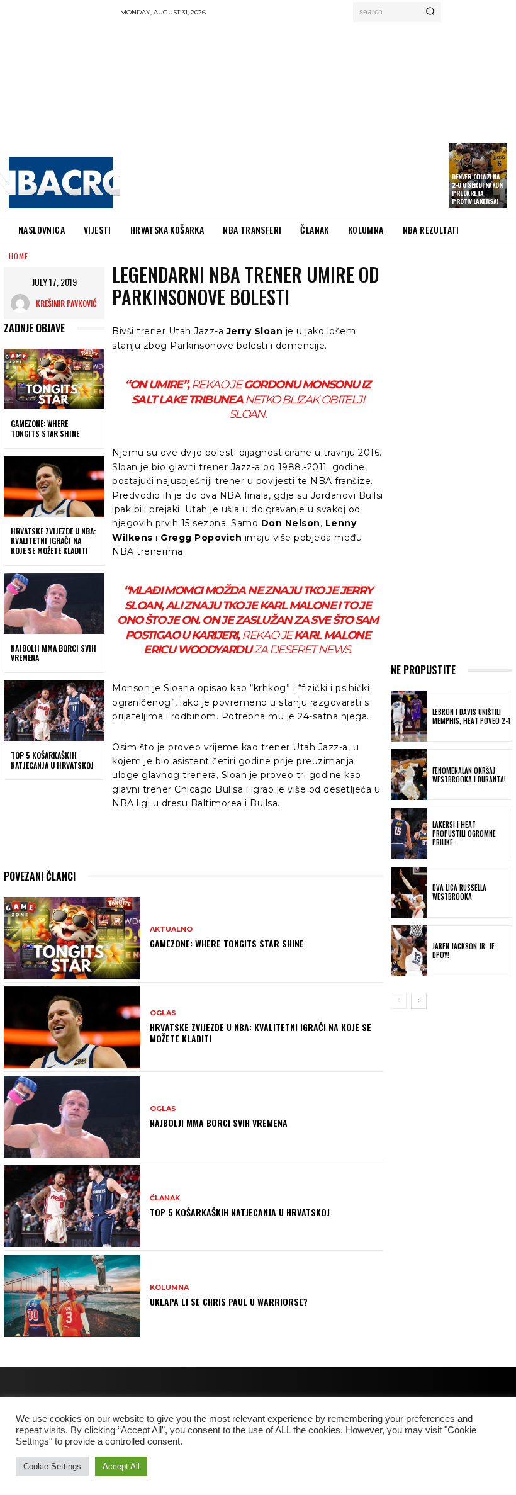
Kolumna (169, 1287)
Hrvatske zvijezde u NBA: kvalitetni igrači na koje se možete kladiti (53, 541)
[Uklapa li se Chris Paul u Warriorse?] (72, 1295)
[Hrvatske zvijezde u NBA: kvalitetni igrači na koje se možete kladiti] (54, 486)
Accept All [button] (121, 1466)
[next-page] (419, 1001)
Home (18, 256)
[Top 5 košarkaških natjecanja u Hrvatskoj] (54, 710)
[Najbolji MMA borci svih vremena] (54, 603)
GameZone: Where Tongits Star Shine (45, 428)
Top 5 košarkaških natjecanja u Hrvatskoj (52, 760)
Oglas (163, 1013)
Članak (165, 1198)
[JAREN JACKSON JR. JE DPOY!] (409, 950)
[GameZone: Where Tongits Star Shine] (54, 379)
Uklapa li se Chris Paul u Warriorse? (229, 1301)
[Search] (430, 12)
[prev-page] (399, 1001)
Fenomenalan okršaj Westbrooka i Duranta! (469, 774)
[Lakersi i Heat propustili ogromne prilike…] (409, 833)
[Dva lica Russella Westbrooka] (409, 892)
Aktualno (171, 929)
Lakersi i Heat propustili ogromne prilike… (464, 834)
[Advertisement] (318, 116)
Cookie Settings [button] (52, 1466)
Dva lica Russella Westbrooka (459, 892)
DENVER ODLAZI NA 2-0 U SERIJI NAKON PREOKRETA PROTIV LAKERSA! (477, 189)
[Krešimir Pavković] (23, 303)
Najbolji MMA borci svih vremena (53, 653)
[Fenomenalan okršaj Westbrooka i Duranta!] (409, 774)
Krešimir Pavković (66, 303)
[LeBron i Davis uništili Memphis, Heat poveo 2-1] (409, 716)
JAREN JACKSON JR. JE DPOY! (463, 950)
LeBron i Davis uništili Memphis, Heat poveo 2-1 (471, 716)
